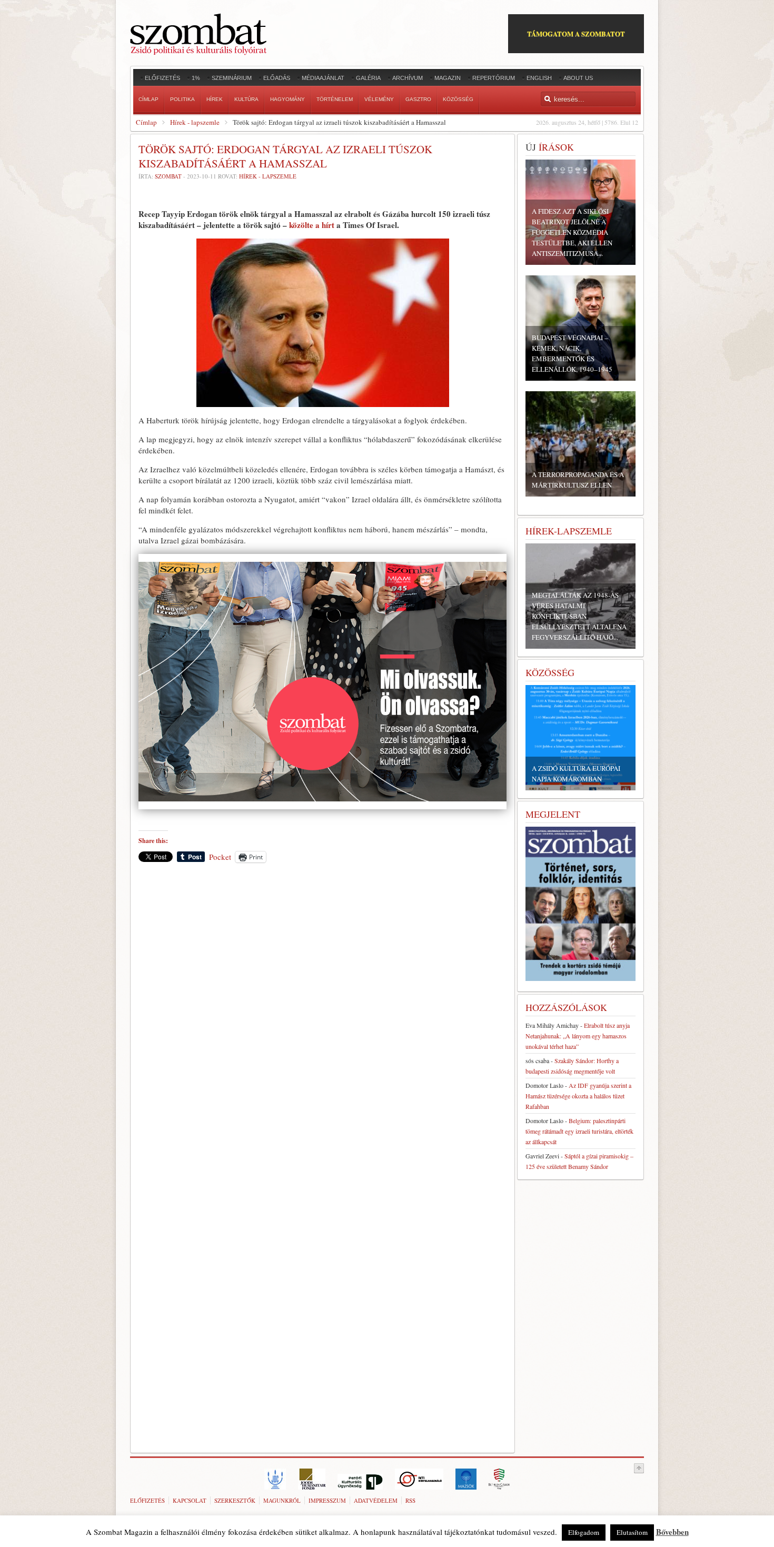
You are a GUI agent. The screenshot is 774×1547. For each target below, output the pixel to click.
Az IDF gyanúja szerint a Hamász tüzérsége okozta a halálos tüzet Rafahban (578, 1095)
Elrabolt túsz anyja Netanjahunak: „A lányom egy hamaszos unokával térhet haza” (577, 1035)
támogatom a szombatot (576, 33)
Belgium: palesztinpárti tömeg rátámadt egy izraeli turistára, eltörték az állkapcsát (579, 1131)
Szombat (168, 176)
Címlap (146, 122)
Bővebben (672, 1532)
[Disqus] (322, 1017)
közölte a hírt (311, 225)
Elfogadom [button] (583, 1532)
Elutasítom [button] (632, 1532)
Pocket (220, 856)
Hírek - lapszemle (195, 122)
